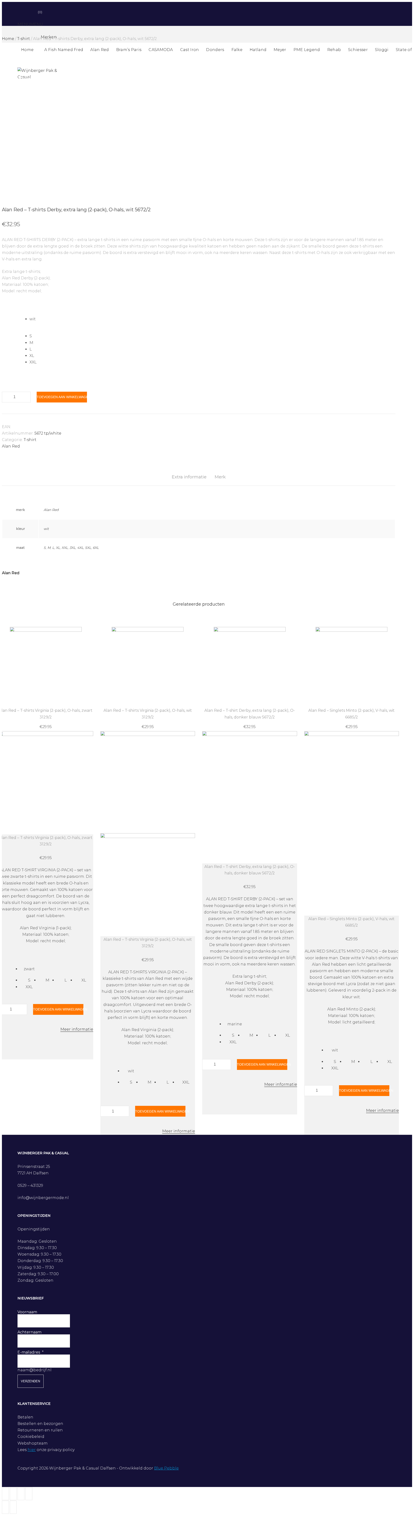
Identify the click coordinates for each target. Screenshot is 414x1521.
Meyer (280, 49)
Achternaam (29, 1332)
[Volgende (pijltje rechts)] (13, 1507)
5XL (88, 547)
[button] (30, 24)
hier (32, 1449)
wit (46, 529)
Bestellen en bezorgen (40, 1423)
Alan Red (99, 49)
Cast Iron (189, 49)
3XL (72, 547)
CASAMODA (161, 49)
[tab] (189, 477)
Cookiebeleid (30, 1436)
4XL (80, 547)
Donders (215, 49)
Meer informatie (76, 1029)
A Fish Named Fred (63, 49)
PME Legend (306, 49)
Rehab (334, 49)
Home (27, 49)
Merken (49, 37)
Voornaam (27, 1312)
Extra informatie (189, 477)
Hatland (258, 49)
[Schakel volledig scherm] (20, 1493)
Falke (237, 49)
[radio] (212, 319)
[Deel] (13, 1493)
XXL (65, 547)
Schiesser (358, 49)
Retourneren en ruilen (40, 1430)
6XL (96, 547)
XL (58, 547)
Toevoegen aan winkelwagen (62, 397)
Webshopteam (32, 1443)
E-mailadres (28, 1352)
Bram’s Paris (129, 49)
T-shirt (30, 439)
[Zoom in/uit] (28, 1493)
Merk (220, 477)
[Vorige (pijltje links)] (5, 1507)
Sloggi (382, 49)
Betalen (25, 1417)
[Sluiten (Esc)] (5, 1493)
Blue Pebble (166, 1468)
